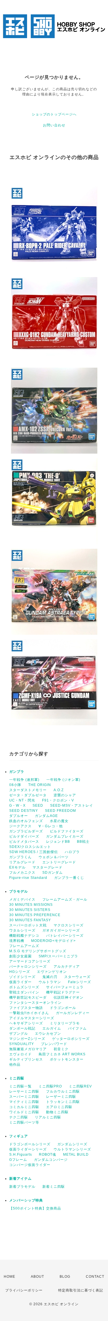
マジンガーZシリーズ (27, 1039)
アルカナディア (67, 967)
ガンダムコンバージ (51, 1160)
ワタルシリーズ (22, 930)
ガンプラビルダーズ (26, 831)
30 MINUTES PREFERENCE (34, 915)
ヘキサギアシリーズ (26, 1023)
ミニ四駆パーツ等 (24, 1122)
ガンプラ (16, 772)
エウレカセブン (48, 1034)
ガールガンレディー (73, 1013)
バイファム (77, 1028)
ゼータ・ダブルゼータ (28, 795)
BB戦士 (83, 842)
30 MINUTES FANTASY (30, 920)
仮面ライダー (20, 982)
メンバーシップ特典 (26, 1200)
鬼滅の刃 (49, 977)
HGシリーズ (19, 972)
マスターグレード (47, 867)
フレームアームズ (24, 946)
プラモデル (18, 891)
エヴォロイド (20, 1054)
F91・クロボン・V (58, 800)
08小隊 (15, 785)
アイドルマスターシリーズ (31, 1018)
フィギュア (18, 1136)
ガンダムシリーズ (72, 1144)
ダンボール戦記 (22, 1028)
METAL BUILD (76, 1155)
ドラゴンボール (63, 1008)
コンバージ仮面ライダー (29, 1165)
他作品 (14, 1065)
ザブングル (18, 1034)
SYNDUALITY (21, 1044)
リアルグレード (22, 862)
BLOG (65, 1277)
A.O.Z (59, 790)
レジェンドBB (58, 842)
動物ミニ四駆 (57, 1112)
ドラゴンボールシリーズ (29, 1144)
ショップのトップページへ (54, 114)
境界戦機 (16, 941)
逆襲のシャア (65, 795)
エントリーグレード (59, 862)
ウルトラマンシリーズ (72, 1149)
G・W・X (17, 805)
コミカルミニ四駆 (24, 1107)
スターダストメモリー (28, 790)
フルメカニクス (22, 873)
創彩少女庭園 (20, 956)
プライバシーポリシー (24, 1290)
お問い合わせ (54, 125)
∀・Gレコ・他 (51, 826)
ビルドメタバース (24, 842)
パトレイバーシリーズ (65, 936)
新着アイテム (20, 1179)
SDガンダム (52, 873)
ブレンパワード (54, 1044)
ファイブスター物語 (26, 1008)
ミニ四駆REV (80, 1086)
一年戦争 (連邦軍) (24, 780)
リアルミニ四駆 (48, 1117)
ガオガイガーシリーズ (61, 930)
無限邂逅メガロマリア (28, 1049)
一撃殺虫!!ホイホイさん (29, 1013)
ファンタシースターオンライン (35, 1003)
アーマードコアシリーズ (29, 961)
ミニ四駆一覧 (20, 1086)
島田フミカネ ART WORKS (62, 1054)
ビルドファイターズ (67, 831)
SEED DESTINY (23, 811)
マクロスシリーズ (69, 925)
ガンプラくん (20, 857)
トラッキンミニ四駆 (63, 1102)
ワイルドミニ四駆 (24, 1112)
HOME (9, 1277)
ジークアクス (20, 826)
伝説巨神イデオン (69, 997)
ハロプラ (72, 852)
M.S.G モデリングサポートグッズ (37, 951)
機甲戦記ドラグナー (63, 992)
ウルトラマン (50, 982)
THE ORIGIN (39, 785)
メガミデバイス (22, 899)
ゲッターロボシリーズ (71, 1039)
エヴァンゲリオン (52, 972)
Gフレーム (18, 1160)
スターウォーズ (77, 977)
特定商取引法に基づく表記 (80, 1290)
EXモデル (17, 867)
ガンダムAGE (46, 816)
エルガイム (51, 1028)
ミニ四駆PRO (50, 1086)
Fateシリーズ (79, 982)
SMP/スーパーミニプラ (58, 956)
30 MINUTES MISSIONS (31, 905)
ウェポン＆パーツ (54, 857)
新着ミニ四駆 (53, 1187)
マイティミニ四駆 (24, 1102)
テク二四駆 (18, 1117)
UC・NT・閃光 (22, 800)
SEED (38, 805)
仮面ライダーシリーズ (28, 1149)
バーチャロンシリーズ (28, 967)
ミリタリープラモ (65, 1023)
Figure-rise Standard (28, 878)
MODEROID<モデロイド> (53, 941)
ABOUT (37, 1277)
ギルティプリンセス (26, 1059)
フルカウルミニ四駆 (63, 1091)
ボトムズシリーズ (24, 987)
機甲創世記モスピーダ (28, 997)
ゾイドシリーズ (22, 977)
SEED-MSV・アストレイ (71, 805)
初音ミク (61, 1049)
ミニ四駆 (16, 1078)
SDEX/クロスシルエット (30, 847)
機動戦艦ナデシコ (24, 936)
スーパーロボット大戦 (28, 925)
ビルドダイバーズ (24, 836)
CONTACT (95, 1277)
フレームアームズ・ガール (64, 899)
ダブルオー (18, 816)
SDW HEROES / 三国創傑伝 (33, 852)
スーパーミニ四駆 (24, 1097)
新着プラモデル (22, 1187)
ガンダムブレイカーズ (65, 836)
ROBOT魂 (47, 1155)
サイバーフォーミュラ (65, 987)
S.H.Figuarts (20, 1155)
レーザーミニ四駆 (61, 1097)
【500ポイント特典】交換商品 (35, 1208)
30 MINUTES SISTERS (29, 910)
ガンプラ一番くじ (69, 878)
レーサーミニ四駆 (24, 1091)
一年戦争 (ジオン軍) (63, 780)
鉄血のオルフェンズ (26, 821)
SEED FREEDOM (60, 811)
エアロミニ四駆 (59, 1107)
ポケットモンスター (67, 1059)
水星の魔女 (59, 821)
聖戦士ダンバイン (24, 992)
